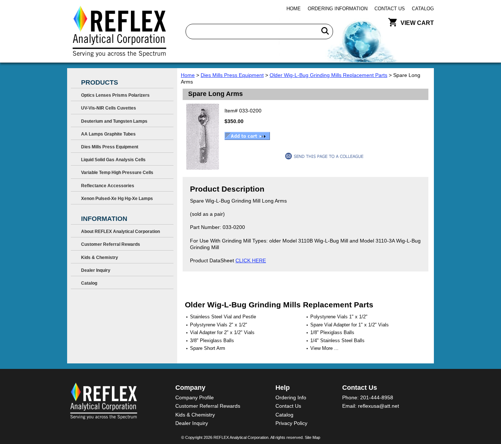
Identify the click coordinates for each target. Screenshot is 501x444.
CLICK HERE (250, 260)
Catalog (423, 8)
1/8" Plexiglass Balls (332, 332)
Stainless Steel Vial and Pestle (223, 316)
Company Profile (194, 397)
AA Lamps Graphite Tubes (108, 134)
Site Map (312, 437)
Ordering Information (337, 8)
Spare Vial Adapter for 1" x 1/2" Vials (349, 325)
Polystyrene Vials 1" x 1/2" (338, 316)
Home (293, 8)
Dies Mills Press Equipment (232, 75)
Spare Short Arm (207, 348)
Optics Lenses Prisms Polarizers (115, 95)
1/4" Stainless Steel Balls (337, 340)
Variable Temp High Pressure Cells (117, 172)
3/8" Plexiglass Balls (212, 340)
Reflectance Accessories (107, 185)
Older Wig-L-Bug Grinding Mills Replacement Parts (328, 75)
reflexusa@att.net (378, 406)
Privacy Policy (291, 423)
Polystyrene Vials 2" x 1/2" (218, 325)
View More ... (324, 348)
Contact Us (389, 8)
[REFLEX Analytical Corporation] (119, 31)
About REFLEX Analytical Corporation (120, 231)
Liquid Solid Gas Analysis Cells (113, 159)
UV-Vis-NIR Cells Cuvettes (108, 108)
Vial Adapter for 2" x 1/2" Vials (222, 332)
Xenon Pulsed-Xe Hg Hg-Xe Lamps (117, 198)
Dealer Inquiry (95, 270)
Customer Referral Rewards (110, 244)
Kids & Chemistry (99, 257)
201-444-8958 (376, 397)
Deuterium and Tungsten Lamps (114, 121)
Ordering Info (290, 397)
